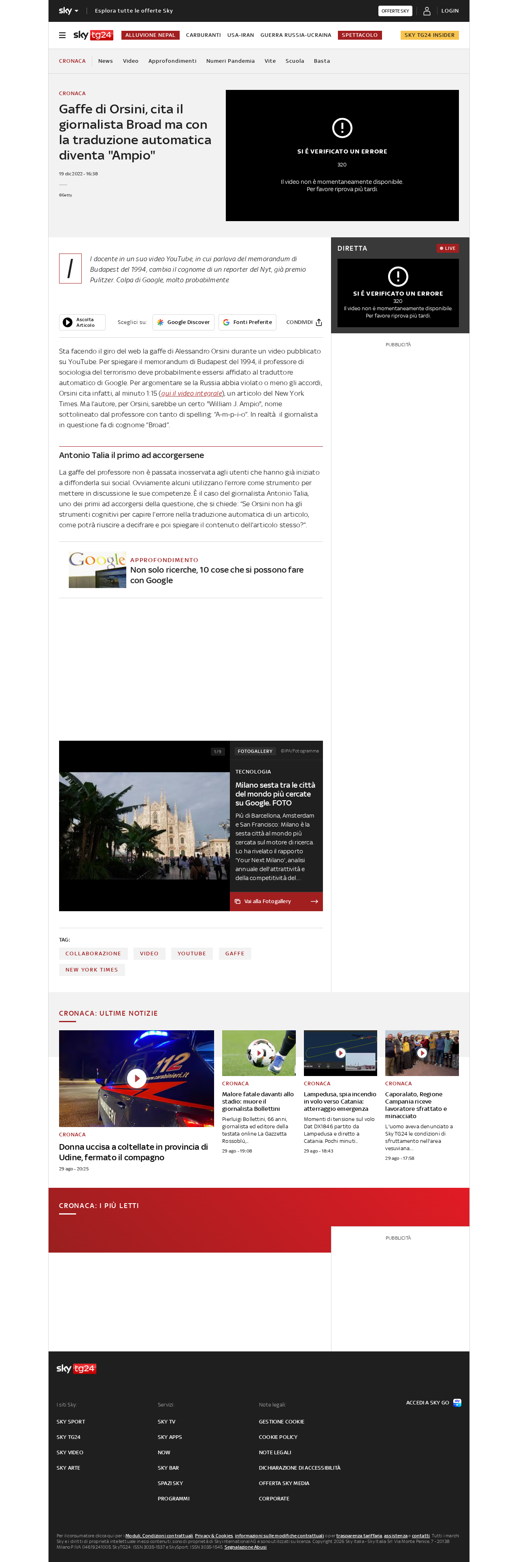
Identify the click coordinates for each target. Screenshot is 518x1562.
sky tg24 (69, 1437)
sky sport (71, 1422)
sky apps (170, 1437)
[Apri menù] (62, 35)
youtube (192, 953)
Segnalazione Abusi (246, 1547)
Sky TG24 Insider (430, 35)
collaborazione (93, 953)
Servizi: (166, 1405)
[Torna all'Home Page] (93, 35)
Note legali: (272, 1405)
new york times (92, 970)
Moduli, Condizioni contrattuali (159, 1536)
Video (131, 61)
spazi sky (170, 1483)
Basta (322, 61)
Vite (270, 61)
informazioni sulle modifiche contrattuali (279, 1536)
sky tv (166, 1422)
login (450, 11)
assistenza (396, 1536)
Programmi (173, 1499)
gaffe (235, 953)
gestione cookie (281, 1422)
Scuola (295, 61)
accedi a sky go (427, 1403)
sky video (70, 1452)
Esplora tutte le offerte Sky (134, 11)
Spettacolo (360, 35)
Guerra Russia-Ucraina (296, 35)
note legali (275, 1452)
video (149, 953)
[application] (82, 322)
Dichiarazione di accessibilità (299, 1468)
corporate (274, 1499)
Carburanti (203, 35)
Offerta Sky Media (284, 1483)
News (105, 61)
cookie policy (278, 1437)
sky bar (168, 1468)
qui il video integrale (191, 393)
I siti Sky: (67, 1405)
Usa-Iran (240, 35)
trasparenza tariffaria (359, 1536)
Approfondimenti (173, 61)
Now (164, 1452)
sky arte (69, 1468)
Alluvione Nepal (150, 35)
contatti (421, 1536)
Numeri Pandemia (230, 61)
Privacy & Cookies (214, 1536)
